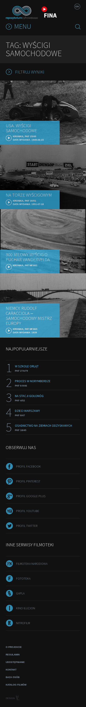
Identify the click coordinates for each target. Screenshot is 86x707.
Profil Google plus (30, 496)
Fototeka (23, 578)
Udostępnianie (15, 662)
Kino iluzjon (25, 608)
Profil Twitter (26, 526)
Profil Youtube (27, 511)
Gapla (20, 593)
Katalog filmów (16, 684)
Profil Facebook (28, 466)
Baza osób (12, 677)
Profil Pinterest (28, 481)
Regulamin (12, 654)
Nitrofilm (23, 623)
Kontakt (11, 669)
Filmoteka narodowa (31, 564)
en (77, 6)
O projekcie (14, 647)
